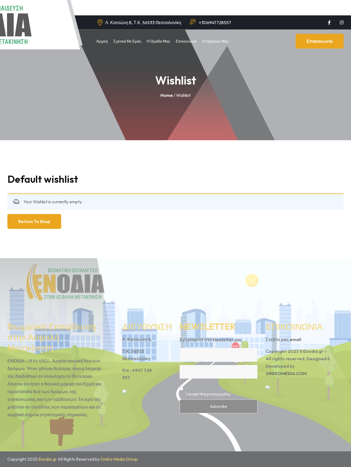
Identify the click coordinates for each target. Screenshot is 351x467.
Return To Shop (34, 221)
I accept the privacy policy (207, 394)
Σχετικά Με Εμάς (127, 41)
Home (166, 95)
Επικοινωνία (186, 41)
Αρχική (102, 41)
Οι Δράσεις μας (215, 41)
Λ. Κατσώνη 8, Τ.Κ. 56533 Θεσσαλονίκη (143, 22)
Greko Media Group (119, 459)
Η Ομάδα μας (158, 41)
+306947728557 (215, 22)
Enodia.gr (47, 459)
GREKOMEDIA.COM (286, 373)
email (295, 339)
